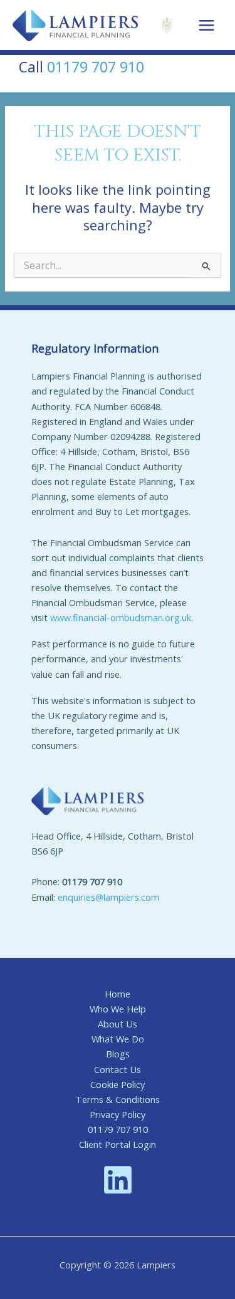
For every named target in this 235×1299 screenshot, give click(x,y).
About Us (117, 1023)
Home (117, 994)
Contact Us (117, 1069)
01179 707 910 (95, 67)
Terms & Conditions (118, 1099)
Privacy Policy (117, 1114)
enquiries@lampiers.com (108, 897)
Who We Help (118, 1008)
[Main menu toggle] (206, 25)
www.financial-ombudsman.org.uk (120, 617)
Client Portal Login (117, 1144)
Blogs (118, 1053)
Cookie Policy (117, 1084)
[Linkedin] (118, 1180)
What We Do (117, 1038)
